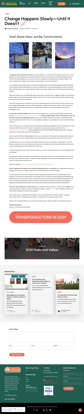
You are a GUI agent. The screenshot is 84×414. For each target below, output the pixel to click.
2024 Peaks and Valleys (42, 248)
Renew (27, 379)
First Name (65, 376)
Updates (7, 13)
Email (33, 345)
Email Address (66, 370)
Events (8, 292)
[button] (40, 217)
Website (55, 345)
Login (27, 381)
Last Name (65, 381)
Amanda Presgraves (12, 28)
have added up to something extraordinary (27, 115)
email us (52, 189)
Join (27, 370)
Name (10, 345)
